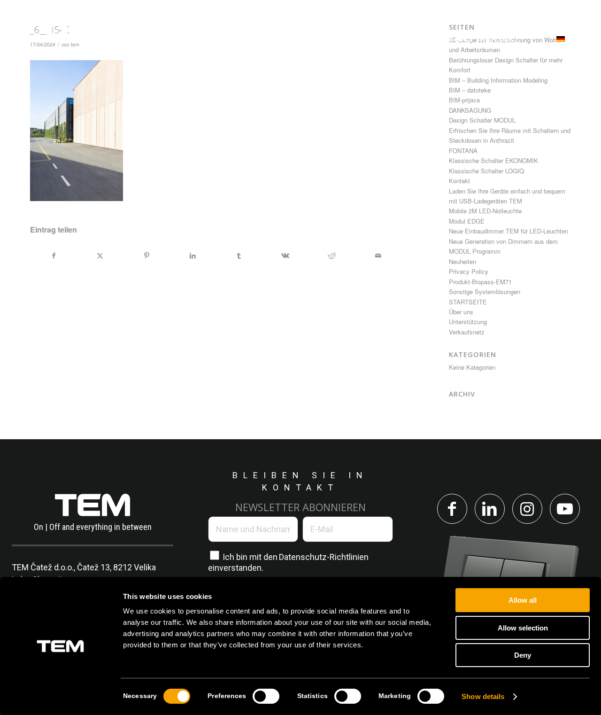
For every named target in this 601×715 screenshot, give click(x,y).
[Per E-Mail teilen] (378, 255)
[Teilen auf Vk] (285, 255)
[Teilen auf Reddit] (332, 255)
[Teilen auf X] (100, 255)
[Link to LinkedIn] (490, 509)
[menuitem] (175, 38)
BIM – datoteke (470, 89)
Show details (483, 696)
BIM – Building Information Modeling (498, 80)
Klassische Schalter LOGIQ (486, 170)
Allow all (523, 600)
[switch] (266, 696)
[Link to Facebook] (452, 509)
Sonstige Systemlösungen (484, 291)
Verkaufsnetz (467, 331)
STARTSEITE (468, 301)
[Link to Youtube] (565, 509)
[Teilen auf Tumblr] (239, 255)
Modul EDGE (467, 221)
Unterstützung (468, 321)
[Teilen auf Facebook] (54, 255)
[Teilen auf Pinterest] (146, 255)
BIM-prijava (464, 99)
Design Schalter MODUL (482, 120)
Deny (522, 655)
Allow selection (523, 628)
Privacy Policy (468, 271)
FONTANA (463, 150)
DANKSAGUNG (470, 110)
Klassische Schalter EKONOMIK (493, 160)
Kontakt (459, 180)
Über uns (461, 311)
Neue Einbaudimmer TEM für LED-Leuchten (508, 230)
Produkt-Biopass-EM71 (480, 281)
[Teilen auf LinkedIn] (193, 255)
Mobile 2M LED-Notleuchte (485, 210)
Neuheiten (462, 261)
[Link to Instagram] (527, 509)
